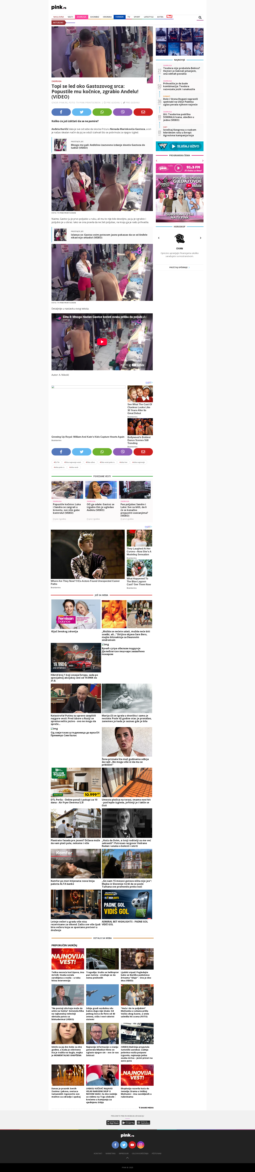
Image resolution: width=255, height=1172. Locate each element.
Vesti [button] (70, 16)
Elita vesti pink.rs (107, 462)
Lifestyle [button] (148, 16)
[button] (55, 495)
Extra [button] (160, 16)
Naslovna (58, 16)
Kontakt (98, 1153)
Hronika (107, 16)
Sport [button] (137, 16)
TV (129, 16)
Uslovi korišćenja (140, 1153)
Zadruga (81, 16)
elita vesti (73, 467)
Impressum (124, 1153)
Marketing (111, 1153)
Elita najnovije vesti (72, 462)
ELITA (56, 462)
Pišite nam (156, 1153)
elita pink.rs (59, 467)
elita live (123, 462)
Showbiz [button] (94, 16)
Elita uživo (90, 462)
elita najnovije (138, 462)
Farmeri (120, 16)
